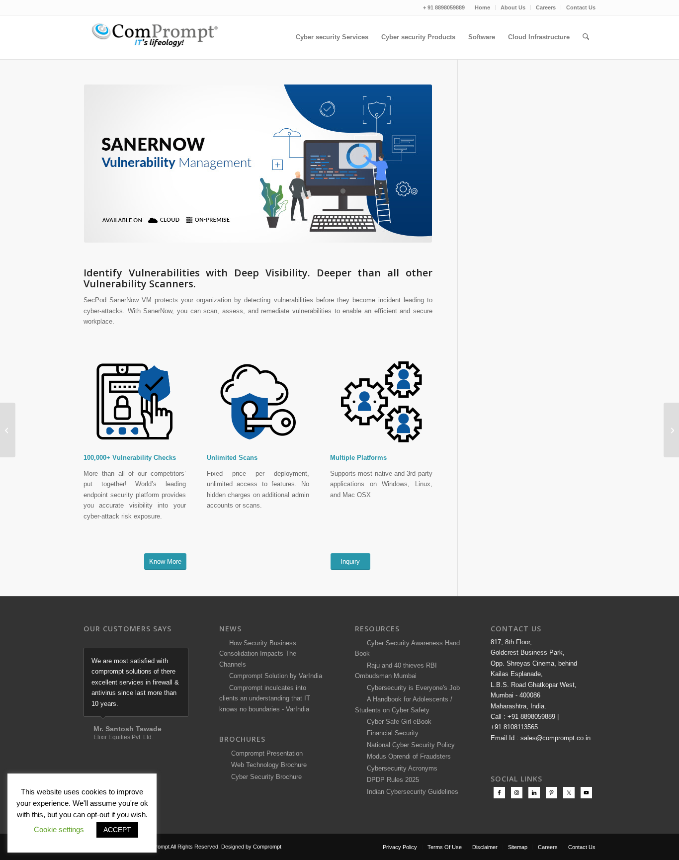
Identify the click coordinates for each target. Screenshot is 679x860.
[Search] (585, 37)
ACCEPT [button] (117, 830)
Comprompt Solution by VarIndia (275, 676)
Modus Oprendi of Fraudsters (407, 756)
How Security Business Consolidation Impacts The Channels (257, 653)
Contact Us (580, 7)
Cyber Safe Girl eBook (397, 721)
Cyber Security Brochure (264, 776)
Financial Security (391, 733)
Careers (546, 7)
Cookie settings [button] (59, 829)
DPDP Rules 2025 (391, 779)
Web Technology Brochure (267, 765)
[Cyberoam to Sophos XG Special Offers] (671, 430)
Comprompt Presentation (266, 753)
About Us (513, 7)
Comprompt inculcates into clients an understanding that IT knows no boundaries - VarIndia (264, 698)
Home (482, 7)
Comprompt (267, 847)
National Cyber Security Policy (409, 745)
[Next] (178, 658)
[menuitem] (483, 7)
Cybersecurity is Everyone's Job (411, 687)
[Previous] (156, 658)
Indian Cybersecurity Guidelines (410, 791)
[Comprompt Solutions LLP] (158, 37)
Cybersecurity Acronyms (400, 768)
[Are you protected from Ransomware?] (7, 430)
